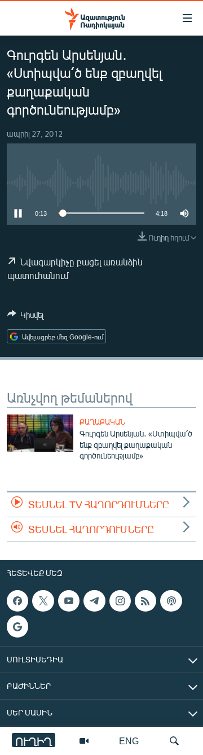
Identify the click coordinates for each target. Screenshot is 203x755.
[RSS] (145, 601)
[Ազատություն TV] (84, 741)
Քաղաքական (102, 421)
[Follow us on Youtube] (69, 601)
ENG (129, 740)
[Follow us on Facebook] (17, 601)
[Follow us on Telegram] (94, 601)
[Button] (25, 317)
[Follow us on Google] (17, 626)
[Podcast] (171, 601)
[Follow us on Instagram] (120, 601)
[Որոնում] (174, 741)
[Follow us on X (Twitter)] (43, 601)
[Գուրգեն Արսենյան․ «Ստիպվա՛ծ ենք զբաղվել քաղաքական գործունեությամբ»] (40, 433)
